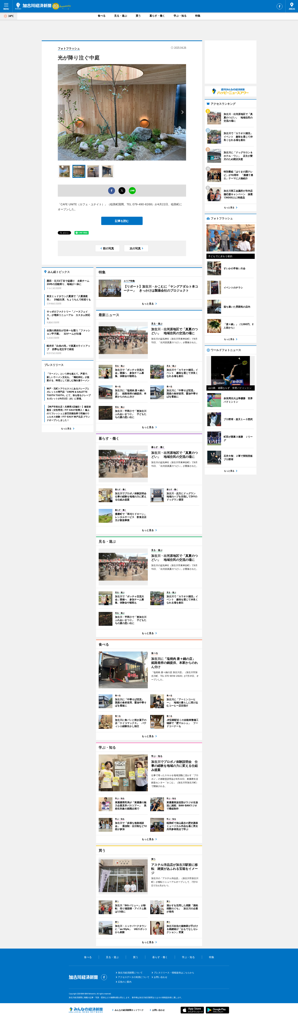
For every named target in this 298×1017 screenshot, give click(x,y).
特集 (197, 15)
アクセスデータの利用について (133, 977)
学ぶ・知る (180, 15)
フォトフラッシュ (69, 48)
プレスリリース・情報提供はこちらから (174, 972)
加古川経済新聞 (33, 6)
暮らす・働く (157, 15)
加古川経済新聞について (130, 972)
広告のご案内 (124, 981)
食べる (102, 15)
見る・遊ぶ (120, 15)
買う (138, 15)
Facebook (279, 6)
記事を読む (122, 221)
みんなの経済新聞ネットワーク (86, 1010)
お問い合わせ (160, 977)
